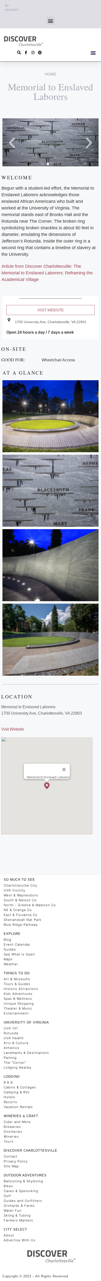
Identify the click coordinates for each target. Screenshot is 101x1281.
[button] (51, 21)
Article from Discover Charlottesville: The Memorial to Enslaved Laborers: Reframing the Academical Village (47, 273)
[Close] (64, 769)
